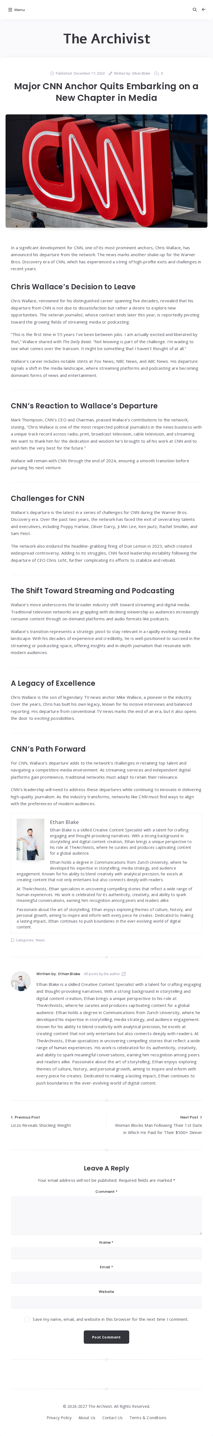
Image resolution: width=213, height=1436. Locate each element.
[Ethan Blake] (21, 981)
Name (106, 1242)
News (40, 940)
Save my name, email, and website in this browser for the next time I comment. (110, 1319)
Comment (106, 1191)
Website (106, 1291)
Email (106, 1267)
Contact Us (112, 1417)
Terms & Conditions (148, 1417)
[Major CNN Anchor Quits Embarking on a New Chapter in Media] (106, 171)
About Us (87, 1417)
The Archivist (106, 39)
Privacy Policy (59, 1417)
